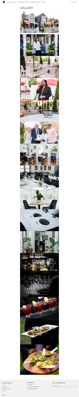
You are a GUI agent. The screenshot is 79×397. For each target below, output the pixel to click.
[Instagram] (5, 395)
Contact (4, 390)
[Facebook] (3, 395)
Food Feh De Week (6, 388)
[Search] (70, 2)
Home (3, 385)
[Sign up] (75, 385)
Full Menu (4, 387)
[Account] (73, 2)
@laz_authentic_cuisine (32, 388)
